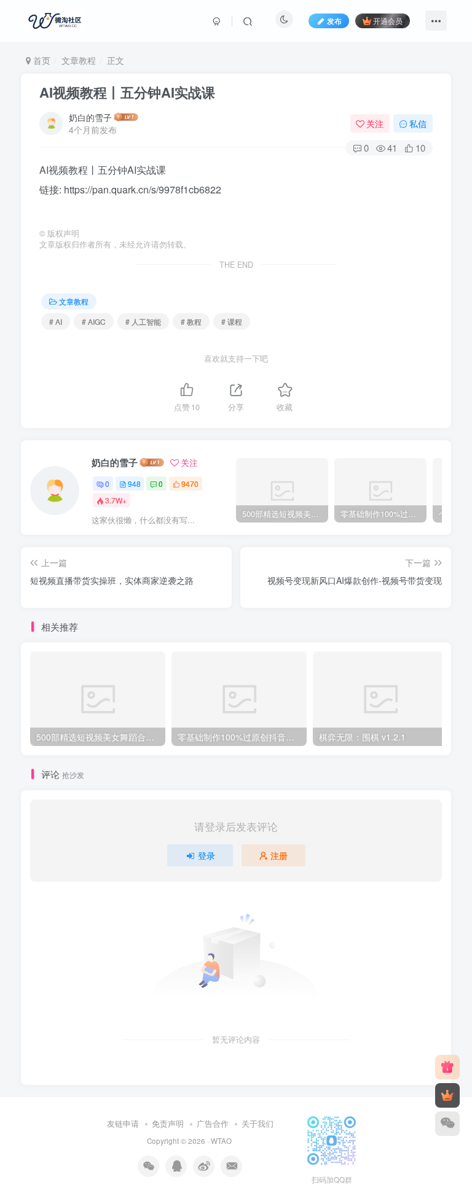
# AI (55, 321)
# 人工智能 (143, 321)
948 (134, 483)
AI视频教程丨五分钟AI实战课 (127, 92)
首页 (40, 60)
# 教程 (191, 321)
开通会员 (388, 20)
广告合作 (213, 1123)
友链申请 (123, 1123)
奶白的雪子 (90, 117)
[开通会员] (447, 1095)
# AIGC (94, 321)
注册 (279, 855)
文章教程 (78, 60)
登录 (206, 855)
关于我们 (257, 1123)
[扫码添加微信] (447, 1123)
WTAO (221, 1141)
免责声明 (168, 1123)
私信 (418, 123)
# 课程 (231, 321)
